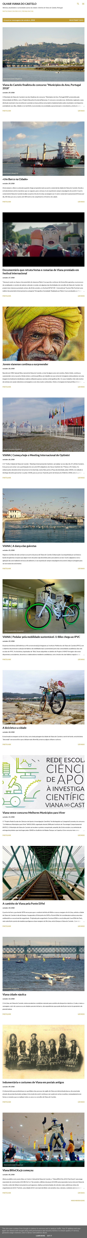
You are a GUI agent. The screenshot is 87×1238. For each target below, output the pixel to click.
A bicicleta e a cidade (14, 727)
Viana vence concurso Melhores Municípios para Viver (34, 812)
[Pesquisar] (78, 4)
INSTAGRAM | (8, 11)
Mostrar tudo (76, 20)
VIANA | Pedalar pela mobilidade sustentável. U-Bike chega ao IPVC (41, 636)
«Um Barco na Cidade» (15, 179)
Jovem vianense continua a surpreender (25, 364)
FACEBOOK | (17, 11)
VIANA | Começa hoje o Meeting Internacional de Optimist (36, 455)
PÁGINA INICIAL (28, 11)
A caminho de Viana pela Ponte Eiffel (24, 903)
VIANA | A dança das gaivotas (19, 545)
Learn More (40, 1236)
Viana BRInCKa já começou (18, 1170)
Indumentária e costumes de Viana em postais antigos (33, 1082)
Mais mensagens (77, 1200)
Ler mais (81, 111)
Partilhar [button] (7, 111)
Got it (49, 1236)
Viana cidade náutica (14, 994)
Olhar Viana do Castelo (19, 3)
